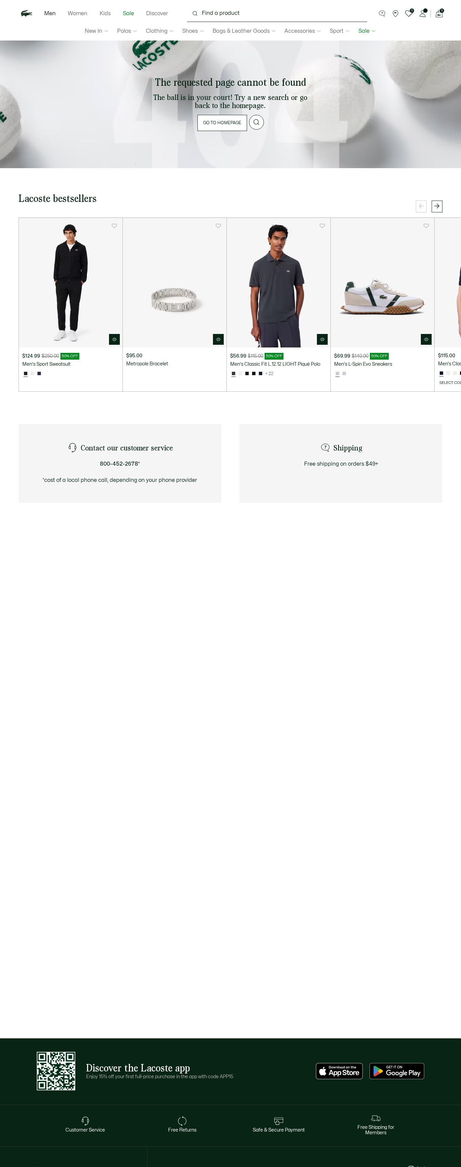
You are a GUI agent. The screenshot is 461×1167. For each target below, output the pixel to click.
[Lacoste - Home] (27, 13)
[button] (382, 13)
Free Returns (182, 1130)
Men (50, 13)
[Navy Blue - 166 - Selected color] (441, 373)
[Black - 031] (253, 374)
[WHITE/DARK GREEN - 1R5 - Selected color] (337, 374)
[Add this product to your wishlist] (114, 226)
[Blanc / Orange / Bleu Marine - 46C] (32, 374)
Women (77, 13)
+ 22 (269, 374)
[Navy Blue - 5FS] (39, 374)
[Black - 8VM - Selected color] (25, 374)
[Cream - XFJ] (455, 373)
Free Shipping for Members (375, 1130)
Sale (128, 13)
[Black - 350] (247, 374)
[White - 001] (240, 374)
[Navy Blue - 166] (260, 374)
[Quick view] (114, 339)
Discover (157, 13)
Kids (105, 13)
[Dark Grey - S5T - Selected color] (233, 374)
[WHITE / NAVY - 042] (344, 374)
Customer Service (85, 1130)
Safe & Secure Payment (279, 1130)
